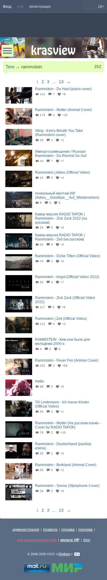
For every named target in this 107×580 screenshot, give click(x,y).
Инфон (64, 554)
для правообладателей (36, 540)
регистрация (40, 6)
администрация (25, 529)
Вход (7, 6)
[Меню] (7, 51)
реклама (85, 529)
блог (86, 540)
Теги (10, 66)
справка (68, 529)
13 (61, 81)
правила (50, 529)
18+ (101, 6)
